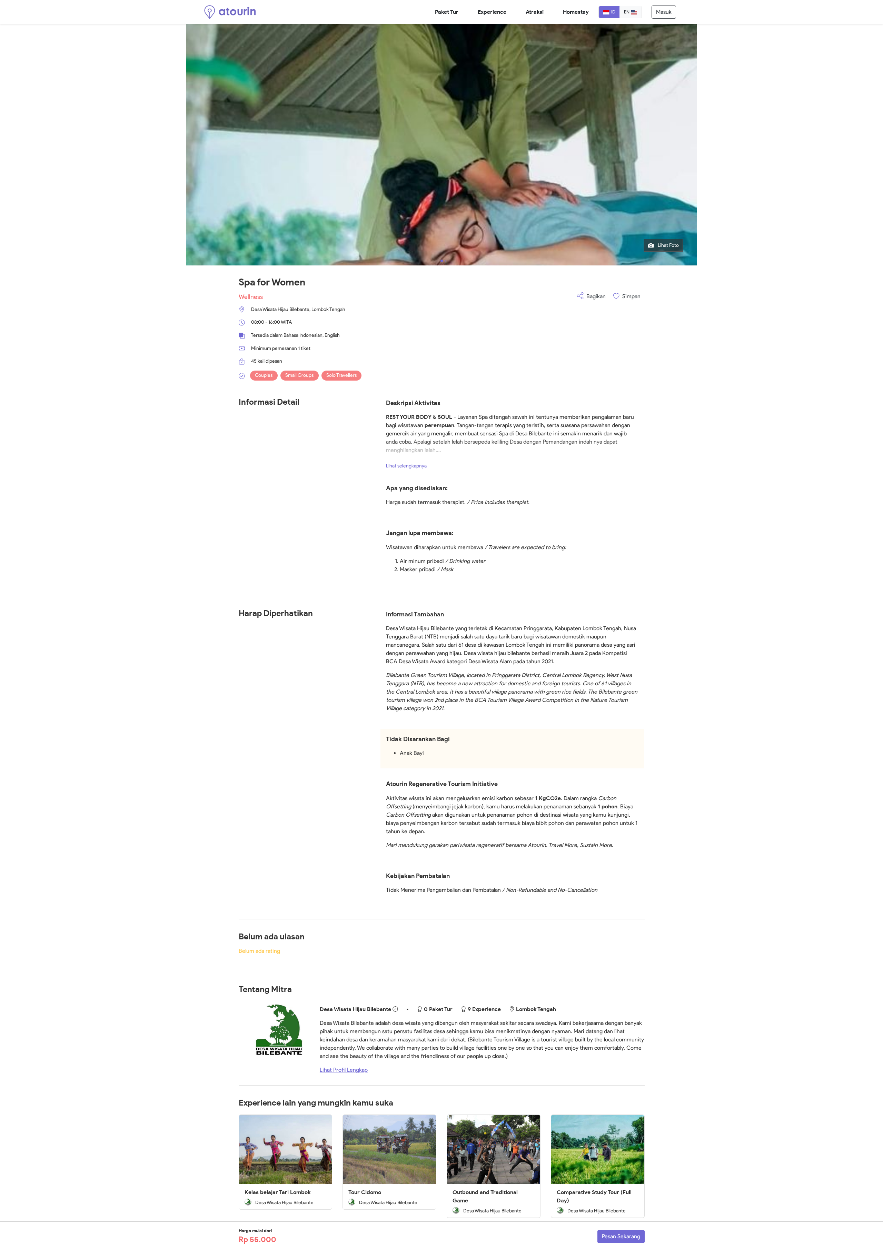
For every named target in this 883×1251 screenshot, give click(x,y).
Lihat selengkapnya (406, 466)
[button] (441, 261)
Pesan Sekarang (621, 1236)
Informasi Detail (87, 33)
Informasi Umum (44, 33)
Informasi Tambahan (134, 33)
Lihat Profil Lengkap (344, 1070)
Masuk (664, 12)
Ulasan (170, 33)
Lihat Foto (668, 245)
